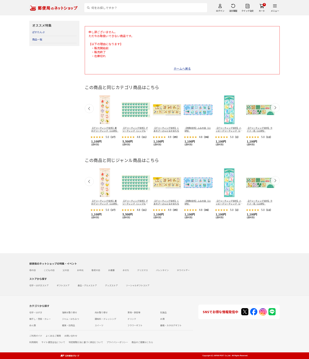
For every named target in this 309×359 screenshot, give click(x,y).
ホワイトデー (183, 270)
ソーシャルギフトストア (137, 285)
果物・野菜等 (133, 312)
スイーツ (99, 325)
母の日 (32, 270)
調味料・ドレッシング (105, 318)
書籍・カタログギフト (171, 325)
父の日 (66, 270)
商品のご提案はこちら (142, 342)
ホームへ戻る (182, 68)
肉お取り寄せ (101, 312)
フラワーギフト (135, 325)
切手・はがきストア (39, 285)
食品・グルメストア (87, 285)
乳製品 (163, 312)
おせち (126, 270)
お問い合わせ (70, 335)
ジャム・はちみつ (70, 318)
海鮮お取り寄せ (69, 312)
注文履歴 (233, 10)
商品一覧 (37, 39)
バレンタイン (162, 270)
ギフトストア (63, 285)
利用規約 (33, 342)
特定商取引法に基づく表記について (86, 342)
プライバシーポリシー (117, 342)
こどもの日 (49, 270)
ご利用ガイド (35, 335)
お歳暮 (111, 270)
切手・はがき (35, 312)
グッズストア (111, 285)
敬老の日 (96, 270)
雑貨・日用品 (68, 325)
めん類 (32, 325)
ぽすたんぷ (38, 32)
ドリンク (131, 318)
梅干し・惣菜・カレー (40, 318)
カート (262, 10)
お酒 (162, 318)
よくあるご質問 (53, 335)
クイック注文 (247, 10)
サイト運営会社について (53, 342)
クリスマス (142, 270)
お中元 (80, 270)
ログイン (220, 10)
